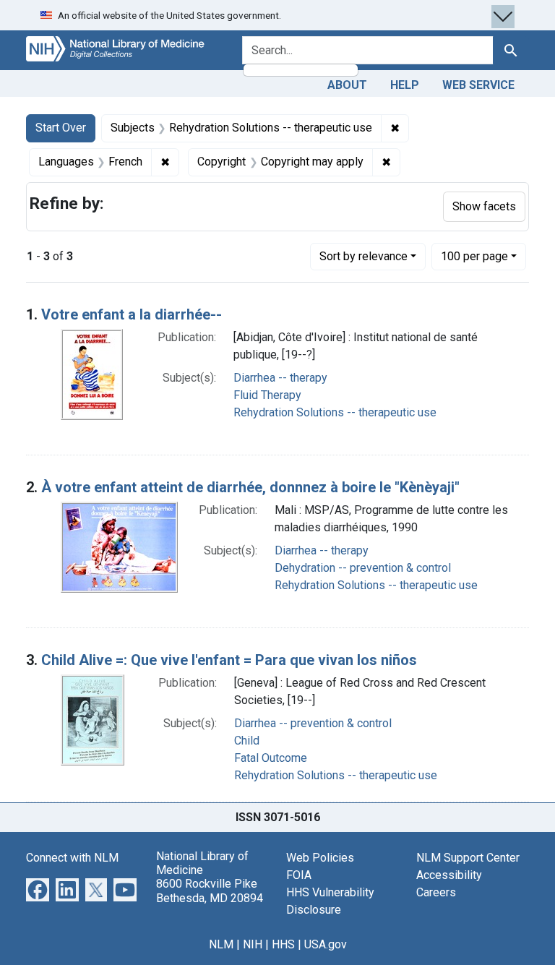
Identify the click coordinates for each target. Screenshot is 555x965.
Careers (436, 892)
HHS (283, 944)
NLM (221, 944)
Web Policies (320, 858)
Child (246, 740)
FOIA (298, 875)
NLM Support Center (468, 858)
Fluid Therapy (267, 395)
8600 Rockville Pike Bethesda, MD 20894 (209, 890)
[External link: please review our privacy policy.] (37, 889)
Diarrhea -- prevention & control (313, 723)
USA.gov (325, 944)
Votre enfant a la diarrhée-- (131, 314)
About (347, 85)
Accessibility (449, 875)
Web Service (478, 85)
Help (404, 85)
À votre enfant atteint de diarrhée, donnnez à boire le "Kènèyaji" (250, 487)
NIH (252, 944)
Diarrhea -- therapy (280, 378)
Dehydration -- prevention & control (363, 568)
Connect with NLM (72, 858)
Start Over (60, 127)
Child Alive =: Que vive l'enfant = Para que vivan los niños (229, 660)
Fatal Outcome (270, 758)
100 (474, 256)
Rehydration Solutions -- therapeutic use (334, 412)
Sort (363, 256)
